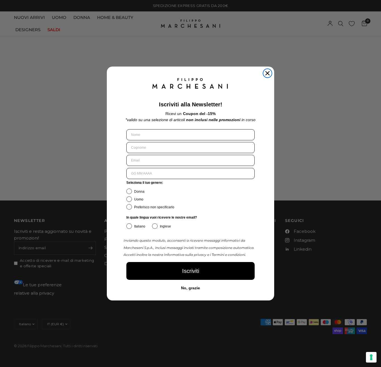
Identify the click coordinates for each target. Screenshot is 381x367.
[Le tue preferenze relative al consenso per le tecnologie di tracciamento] (371, 357)
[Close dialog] (267, 73)
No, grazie (190, 288)
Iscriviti (190, 271)
